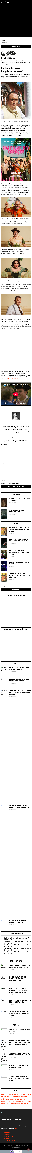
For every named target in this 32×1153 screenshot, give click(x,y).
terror (5, 1103)
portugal (9, 1101)
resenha (26, 1101)
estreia (5, 1098)
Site (2, 475)
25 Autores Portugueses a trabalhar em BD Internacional (17, 942)
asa (13, 1094)
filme (8, 1098)
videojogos (12, 1103)
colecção (18, 1096)
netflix (29, 1098)
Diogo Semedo (7, 945)
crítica (25, 1096)
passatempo (11, 1099)
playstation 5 (4, 1101)
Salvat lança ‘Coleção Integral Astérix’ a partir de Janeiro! (16, 939)
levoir (20, 1098)
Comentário (4, 444)
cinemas (14, 1096)
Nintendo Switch (4, 1099)
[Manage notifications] (28, 1149)
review (29, 1101)
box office (7, 1096)
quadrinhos (21, 1101)
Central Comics (9, 58)
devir (28, 1096)
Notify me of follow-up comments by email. (13, 480)
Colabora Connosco (8, 1136)
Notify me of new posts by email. (10, 483)
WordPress (18, 1147)
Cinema (10, 1096)
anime (2, 1094)
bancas (15, 1094)
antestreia (6, 1094)
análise (10, 1094)
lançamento (16, 1098)
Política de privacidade (9, 1140)
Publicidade (6, 1134)
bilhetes (3, 1096)
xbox (16, 1103)
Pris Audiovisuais (13, 378)
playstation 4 (23, 1099)
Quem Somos (7, 1132)
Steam (2, 1103)
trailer (8, 1103)
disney (2, 1098)
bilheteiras (28, 1094)
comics (22, 1096)
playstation (17, 1099)
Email (3, 469)
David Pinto (6, 938)
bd (25, 1094)
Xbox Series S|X (24, 1103)
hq (10, 1098)
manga (23, 1098)
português (13, 1101)
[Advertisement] (16, 21)
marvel (26, 1098)
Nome (3, 463)
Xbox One (19, 1103)
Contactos (6, 1138)
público (17, 1101)
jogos (12, 1098)
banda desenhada (21, 1094)
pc (14, 1099)
